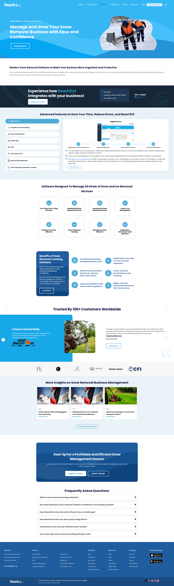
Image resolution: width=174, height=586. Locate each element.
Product (80, 5)
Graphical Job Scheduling (39, 557)
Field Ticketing (36, 554)
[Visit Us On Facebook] (149, 580)
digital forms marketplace (80, 159)
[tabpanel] (116, 145)
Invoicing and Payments (67, 563)
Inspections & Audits (10, 560)
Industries (103, 5)
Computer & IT (92, 566)
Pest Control (91, 560)
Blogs (110, 557)
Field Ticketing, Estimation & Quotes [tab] (23, 167)
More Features (64, 566)
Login (143, 5)
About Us (131, 554)
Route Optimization (65, 557)
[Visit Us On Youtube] (152, 580)
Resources (114, 5)
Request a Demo (154, 5)
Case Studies (112, 563)
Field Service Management (12, 554)
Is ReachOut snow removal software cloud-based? (63, 526)
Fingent (84, 580)
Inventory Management (39, 563)
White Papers (112, 566)
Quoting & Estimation (38, 566)
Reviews (131, 560)
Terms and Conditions (44, 583)
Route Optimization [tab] (17, 134)
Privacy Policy (56, 583)
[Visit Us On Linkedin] (155, 580)
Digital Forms (92, 5)
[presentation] (4, 340)
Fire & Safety (91, 563)
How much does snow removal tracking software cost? (65, 534)
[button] (87, 497)
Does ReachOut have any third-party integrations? (63, 519)
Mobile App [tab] (14, 141)
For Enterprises (9, 566)
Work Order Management (11, 557)
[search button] (165, 5)
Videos (111, 560)
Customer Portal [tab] (16, 154)
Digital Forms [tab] (15, 121)
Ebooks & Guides (114, 569)
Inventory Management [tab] (19, 161)
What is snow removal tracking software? (59, 497)
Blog (40, 409)
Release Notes (133, 566)
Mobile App (63, 560)
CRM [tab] (12, 147)
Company (133, 5)
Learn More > (43, 417)
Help (110, 554)
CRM (33, 560)
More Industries (92, 569)
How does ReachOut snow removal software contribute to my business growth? (77, 504)
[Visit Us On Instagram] (158, 580)
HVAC (89, 554)
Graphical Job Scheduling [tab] (19, 127)
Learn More (114, 346)
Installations (91, 557)
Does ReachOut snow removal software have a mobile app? (68, 512)
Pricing (125, 5)
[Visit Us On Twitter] (146, 580)
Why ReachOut (133, 563)
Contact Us (132, 557)
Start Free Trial (74, 167)
